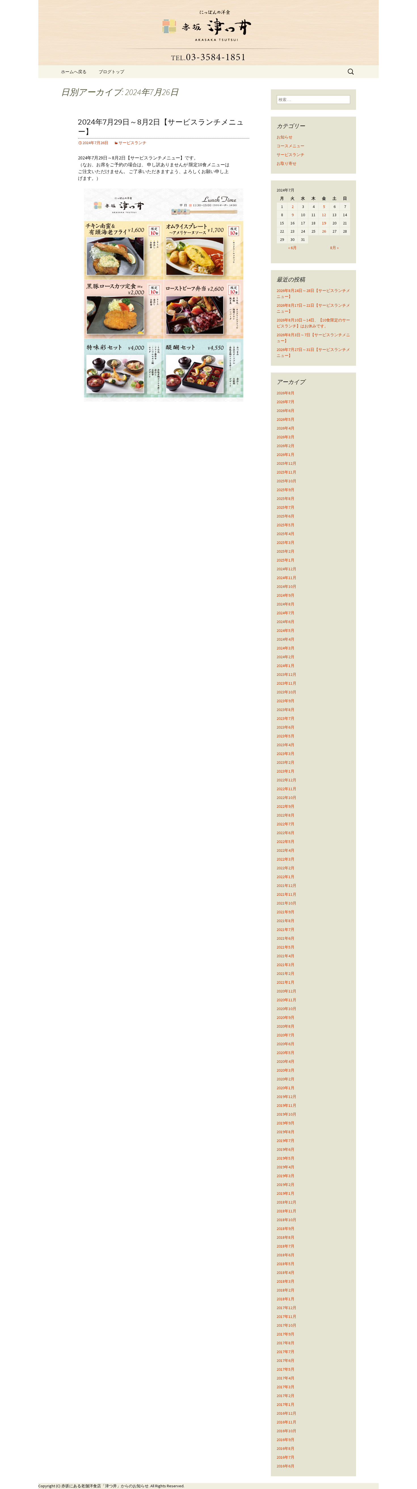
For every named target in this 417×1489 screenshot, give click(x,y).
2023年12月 (286, 674)
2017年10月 (286, 1325)
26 (324, 231)
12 (324, 214)
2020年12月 (286, 991)
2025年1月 (285, 560)
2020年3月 (285, 1070)
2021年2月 (285, 973)
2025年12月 (286, 463)
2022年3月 (285, 859)
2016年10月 (286, 1430)
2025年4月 (285, 533)
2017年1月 (285, 1404)
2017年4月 (285, 1378)
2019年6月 (285, 1149)
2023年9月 (285, 700)
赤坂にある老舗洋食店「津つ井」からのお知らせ (105, 1485)
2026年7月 (285, 401)
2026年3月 (285, 436)
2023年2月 (285, 762)
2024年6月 (285, 621)
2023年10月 (286, 692)
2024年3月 (285, 648)
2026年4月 (285, 428)
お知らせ (284, 137)
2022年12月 (286, 780)
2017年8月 (285, 1342)
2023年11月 (286, 683)
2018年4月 (285, 1272)
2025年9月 (285, 489)
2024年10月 (286, 586)
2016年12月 (286, 1413)
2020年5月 (285, 1052)
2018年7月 (285, 1246)
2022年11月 (286, 788)
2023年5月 (285, 736)
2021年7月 (285, 929)
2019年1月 (285, 1193)
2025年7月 (285, 507)
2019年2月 (285, 1184)
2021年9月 (285, 911)
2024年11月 (286, 577)
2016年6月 (285, 1466)
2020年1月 (285, 1087)
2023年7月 (285, 718)
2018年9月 (285, 1228)
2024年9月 (285, 595)
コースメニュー (290, 145)
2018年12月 (286, 1202)
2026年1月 (285, 454)
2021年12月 (286, 885)
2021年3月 (285, 964)
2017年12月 (286, 1307)
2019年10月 (286, 1114)
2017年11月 (286, 1316)
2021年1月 (285, 982)
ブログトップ (111, 71)
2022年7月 (285, 823)
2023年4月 (285, 744)
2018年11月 (286, 1211)
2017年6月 (285, 1360)
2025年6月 (285, 516)
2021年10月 (286, 903)
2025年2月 (285, 551)
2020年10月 (286, 1008)
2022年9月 (285, 806)
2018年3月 (285, 1281)
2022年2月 (285, 867)
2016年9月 (285, 1439)
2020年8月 (285, 1026)
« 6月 (292, 247)
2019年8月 (285, 1131)
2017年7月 (285, 1351)
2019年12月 (286, 1096)
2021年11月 (286, 894)
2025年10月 (286, 480)
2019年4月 (285, 1167)
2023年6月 (285, 727)
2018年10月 (286, 1219)
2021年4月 (285, 955)
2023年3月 (285, 753)
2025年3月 (285, 542)
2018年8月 (285, 1237)
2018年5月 (285, 1263)
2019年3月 (285, 1175)
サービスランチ (132, 142)
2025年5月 (285, 524)
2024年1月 (285, 665)
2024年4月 (285, 639)
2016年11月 (286, 1422)
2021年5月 (285, 947)
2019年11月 (286, 1105)
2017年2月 (285, 1395)
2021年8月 (285, 920)
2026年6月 (285, 410)
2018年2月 (285, 1290)
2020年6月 (285, 1043)
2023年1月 (285, 771)
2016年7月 (285, 1457)
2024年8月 (285, 604)
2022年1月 (285, 876)
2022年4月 (285, 850)
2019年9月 (285, 1123)
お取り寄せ (286, 163)
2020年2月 (285, 1079)
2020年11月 (286, 999)
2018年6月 (285, 1254)
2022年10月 (286, 797)
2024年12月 (286, 568)
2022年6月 (285, 832)
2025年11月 (286, 472)
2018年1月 (285, 1298)
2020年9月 (285, 1017)
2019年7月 (285, 1140)
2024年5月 (285, 630)
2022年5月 (285, 841)
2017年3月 (285, 1386)
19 (324, 223)
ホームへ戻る (74, 71)
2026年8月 (285, 393)
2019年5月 (285, 1158)
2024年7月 (285, 612)
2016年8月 (285, 1448)
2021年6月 (285, 938)
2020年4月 (285, 1061)
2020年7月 (285, 1035)
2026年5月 (285, 419)
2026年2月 (285, 445)
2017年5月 (285, 1369)
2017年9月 (285, 1334)
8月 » (334, 247)
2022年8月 (285, 815)
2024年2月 (285, 656)
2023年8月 (285, 709)
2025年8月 (285, 498)
